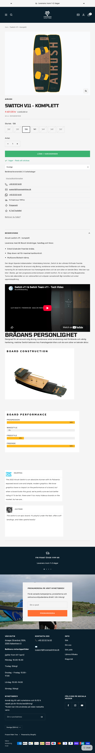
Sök (66, 640)
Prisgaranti (13, 205)
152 (60, 129)
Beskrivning (11, 233)
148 (51, 129)
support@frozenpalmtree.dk (20, 189)
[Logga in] (83, 15)
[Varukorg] (89, 15)
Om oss (68, 645)
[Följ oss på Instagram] (75, 705)
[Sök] (11, 15)
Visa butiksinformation (14, 178)
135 (17, 129)
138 (26, 129)
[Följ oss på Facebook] (68, 705)
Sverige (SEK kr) (12, 727)
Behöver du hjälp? (13, 217)
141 (34, 129)
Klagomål (69, 659)
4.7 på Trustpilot (15, 211)
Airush (8, 99)
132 (8, 129)
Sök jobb (68, 650)
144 (43, 129)
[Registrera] (42, 717)
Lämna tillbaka (71, 654)
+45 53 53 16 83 (15, 184)
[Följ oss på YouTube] (82, 705)
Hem (6, 27)
